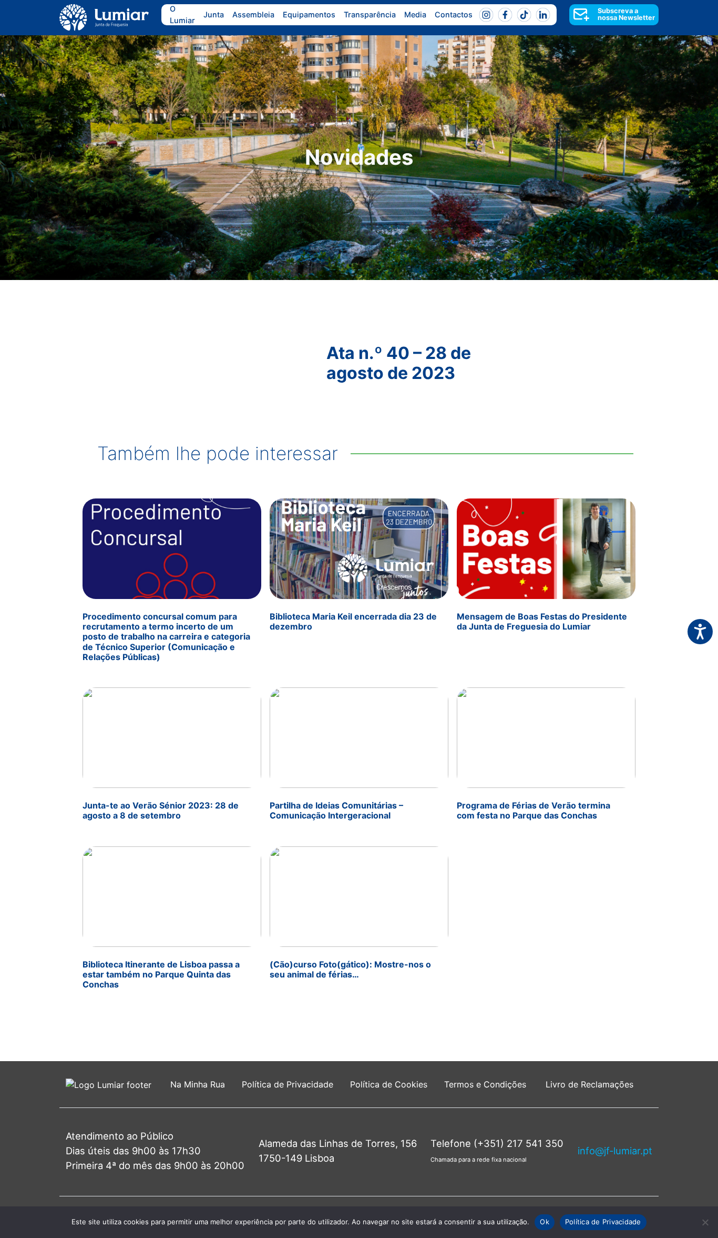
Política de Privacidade (287, 1084)
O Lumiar (182, 15)
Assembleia (253, 14)
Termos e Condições (486, 1084)
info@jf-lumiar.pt (615, 1150)
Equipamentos (309, 14)
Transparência (370, 14)
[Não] (705, 1222)
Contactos (454, 14)
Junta (213, 14)
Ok (544, 1221)
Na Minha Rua (197, 1084)
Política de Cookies (388, 1084)
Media (415, 14)
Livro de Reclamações (589, 1084)
